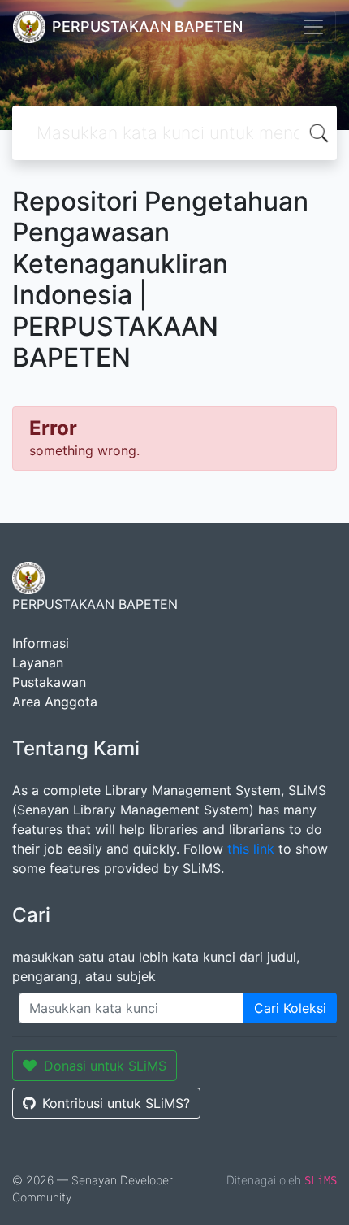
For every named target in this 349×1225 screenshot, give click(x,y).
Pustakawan (49, 682)
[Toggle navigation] (313, 27)
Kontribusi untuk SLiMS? (116, 1103)
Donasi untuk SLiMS (105, 1066)
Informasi (40, 643)
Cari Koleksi (290, 1008)
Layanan (37, 662)
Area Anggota (54, 701)
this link (250, 849)
